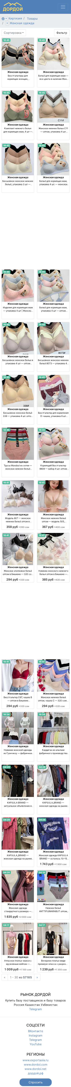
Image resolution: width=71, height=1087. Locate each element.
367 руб (53, 527)
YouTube (36, 1044)
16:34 (6, 714)
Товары (32, 18)
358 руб (17, 527)
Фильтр (61, 33)
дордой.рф (35, 1073)
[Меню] (63, 7)
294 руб (17, 579)
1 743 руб (53, 864)
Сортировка (12, 33)
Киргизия (15, 18)
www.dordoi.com (35, 1064)
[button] (35, 1082)
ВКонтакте (35, 1031)
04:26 (6, 767)
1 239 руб (53, 969)
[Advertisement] (35, 231)
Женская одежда (22, 23)
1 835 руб (17, 916)
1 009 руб (18, 969)
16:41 (6, 482)
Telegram (35, 1009)
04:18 (42, 872)
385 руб (53, 579)
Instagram (35, 1035)
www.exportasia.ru (35, 1060)
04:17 (6, 925)
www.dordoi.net (35, 1069)
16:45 (6, 40)
